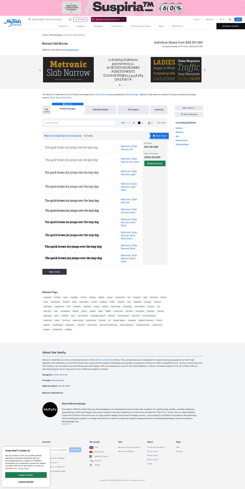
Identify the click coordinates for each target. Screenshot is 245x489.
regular (93, 311)
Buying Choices (154, 163)
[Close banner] (123, 19)
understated (139, 307)
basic (101, 311)
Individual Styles (100, 109)
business (150, 311)
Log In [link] (238, 19)
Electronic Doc (181, 140)
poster (109, 297)
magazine (137, 302)
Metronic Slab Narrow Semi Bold (129, 222)
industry (157, 302)
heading (68, 330)
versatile (147, 302)
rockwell (64, 316)
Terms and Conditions (156, 447)
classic (84, 311)
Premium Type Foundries (141, 26)
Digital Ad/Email (182, 144)
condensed (118, 311)
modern (57, 297)
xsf (158, 307)
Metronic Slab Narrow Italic (129, 211)
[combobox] (57, 19)
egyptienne (59, 307)
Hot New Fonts (117, 26)
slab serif (47, 311)
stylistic (47, 325)
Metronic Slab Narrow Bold (129, 247)
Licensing (158, 109)
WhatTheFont (177, 26)
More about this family (61, 97)
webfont (111, 316)
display (75, 311)
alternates (48, 307)
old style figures (149, 316)
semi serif (136, 316)
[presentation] (40, 69)
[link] (29, 19)
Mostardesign (56, 34)
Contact (179, 451)
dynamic (121, 302)
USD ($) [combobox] (209, 19)
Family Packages (68, 108)
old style (129, 311)
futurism (151, 307)
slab (55, 311)
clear (56, 316)
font (68, 307)
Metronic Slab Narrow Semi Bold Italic (129, 235)
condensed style (142, 325)
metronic (80, 325)
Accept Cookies (26, 475)
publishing (127, 307)
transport (136, 297)
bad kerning (91, 320)
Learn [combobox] (196, 19)
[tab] (119, 85)
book (74, 302)
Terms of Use (152, 451)
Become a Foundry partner (129, 447)
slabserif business (146, 320)
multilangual (58, 325)
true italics (140, 311)
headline (103, 302)
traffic (112, 302)
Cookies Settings (26, 481)
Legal (149, 464)
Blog (160, 26)
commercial (120, 297)
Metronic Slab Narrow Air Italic (130, 160)
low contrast (83, 316)
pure (73, 316)
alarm (57, 320)
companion (70, 325)
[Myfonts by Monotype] (12, 22)
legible (101, 297)
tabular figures (119, 320)
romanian (77, 307)
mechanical (55, 302)
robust (96, 307)
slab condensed (126, 325)
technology (115, 307)
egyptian (74, 297)
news (66, 297)
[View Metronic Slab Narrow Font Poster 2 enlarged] (122, 69)
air (109, 320)
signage (92, 297)
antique (47, 330)
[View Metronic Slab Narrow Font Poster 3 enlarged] (176, 69)
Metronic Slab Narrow (129, 201)
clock (46, 302)
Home (45, 34)
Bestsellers (98, 26)
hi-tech (159, 320)
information (84, 302)
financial (102, 320)
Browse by (63, 26)
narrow (83, 297)
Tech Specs (133, 109)
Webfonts (180, 132)
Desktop (179, 128)
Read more (66, 424)
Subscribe (75, 449)
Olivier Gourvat (102, 94)
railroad (160, 311)
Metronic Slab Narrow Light (129, 172)
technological (123, 316)
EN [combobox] (221, 19)
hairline (105, 307)
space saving (78, 320)
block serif (48, 320)
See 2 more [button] (54, 271)
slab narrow (92, 325)
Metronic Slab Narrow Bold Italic (129, 258)
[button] (242, 8)
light (145, 297)
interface (87, 307)
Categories (80, 26)
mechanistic (57, 330)
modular (66, 302)
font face (66, 320)
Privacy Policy (152, 456)
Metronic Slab (102, 359)
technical (153, 297)
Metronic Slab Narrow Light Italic (129, 187)
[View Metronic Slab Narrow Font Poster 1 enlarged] (68, 69)
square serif (157, 325)
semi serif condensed (108, 325)
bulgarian (132, 320)
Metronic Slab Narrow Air (129, 147)
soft (129, 302)
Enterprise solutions (231, 26)
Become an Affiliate (126, 451)
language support (98, 316)
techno (163, 297)
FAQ (177, 447)
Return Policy (152, 460)
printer (94, 302)
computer (47, 297)
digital (108, 311)
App (177, 136)
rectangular (65, 311)
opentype (47, 316)
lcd (129, 297)
